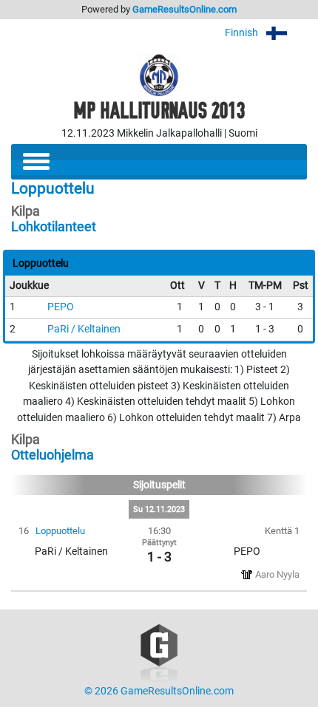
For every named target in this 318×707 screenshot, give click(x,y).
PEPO (60, 307)
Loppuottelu (60, 530)
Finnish (242, 33)
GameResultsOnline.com (184, 9)
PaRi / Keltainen (84, 329)
